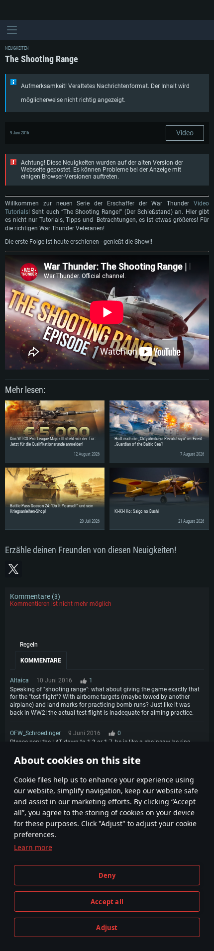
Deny (107, 875)
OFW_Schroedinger (35, 733)
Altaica (19, 680)
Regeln (29, 644)
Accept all (107, 901)
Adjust (106, 927)
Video (185, 133)
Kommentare (40, 660)
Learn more (33, 847)
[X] (13, 569)
